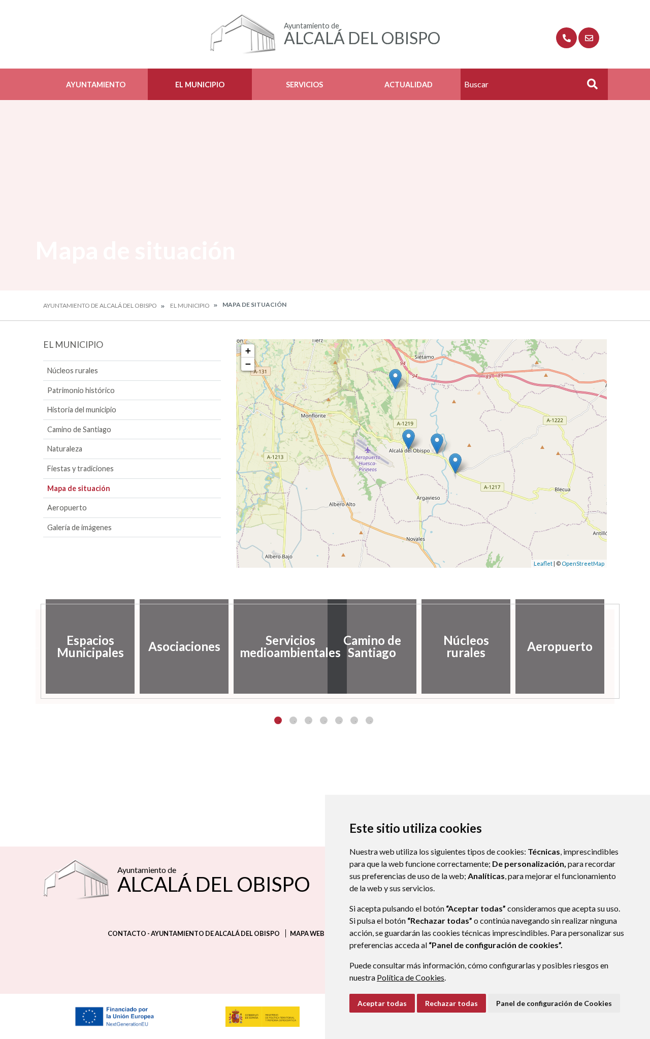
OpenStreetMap (583, 563)
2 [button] (293, 720)
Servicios (304, 84)
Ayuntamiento (95, 84)
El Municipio (199, 84)
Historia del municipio (81, 409)
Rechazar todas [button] (451, 1003)
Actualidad (408, 84)
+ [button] (248, 350)
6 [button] (354, 720)
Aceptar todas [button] (382, 1003)
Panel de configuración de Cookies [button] (554, 1003)
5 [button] (339, 720)
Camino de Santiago (79, 429)
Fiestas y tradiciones (80, 468)
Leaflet (543, 563)
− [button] (248, 364)
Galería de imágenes (79, 527)
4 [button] (324, 720)
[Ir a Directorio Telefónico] (566, 37)
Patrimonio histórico (81, 390)
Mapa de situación (78, 488)
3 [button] (308, 720)
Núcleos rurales (72, 370)
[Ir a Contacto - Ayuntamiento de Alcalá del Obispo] (588, 37)
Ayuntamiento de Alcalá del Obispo (100, 305)
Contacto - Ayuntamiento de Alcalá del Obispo (194, 933)
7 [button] (369, 720)
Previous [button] (35, 646)
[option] (90, 646)
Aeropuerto (67, 507)
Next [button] (614, 646)
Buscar (588, 87)
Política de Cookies (410, 977)
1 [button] (278, 720)
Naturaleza (64, 448)
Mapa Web (307, 933)
